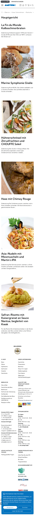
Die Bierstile (4, 394)
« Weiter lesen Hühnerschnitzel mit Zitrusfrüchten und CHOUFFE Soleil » (17, 128)
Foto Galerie (21, 373)
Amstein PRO (5, 1)
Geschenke (4, 373)
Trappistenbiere (22, 461)
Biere (2, 362)
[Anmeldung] (23, 5)
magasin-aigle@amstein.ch (8, 430)
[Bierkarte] (20, 5)
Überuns (7, 12)
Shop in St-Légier (23, 369)
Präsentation (21, 364)
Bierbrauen (4, 389)
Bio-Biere (20, 459)
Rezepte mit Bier (5, 402)
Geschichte (21, 362)
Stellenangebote (22, 371)
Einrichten (25, 507)
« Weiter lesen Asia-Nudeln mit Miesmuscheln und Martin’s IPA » (17, 244)
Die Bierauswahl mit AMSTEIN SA (6, 399)
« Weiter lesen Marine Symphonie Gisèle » (17, 70)
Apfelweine (4, 366)
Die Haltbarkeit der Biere (8, 396)
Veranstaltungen (17, 1)
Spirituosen (4, 369)
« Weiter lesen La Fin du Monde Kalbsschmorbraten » (17, 30)
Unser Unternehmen (18, 12)
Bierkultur (29, 12)
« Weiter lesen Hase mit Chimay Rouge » (17, 186)
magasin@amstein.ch (7, 419)
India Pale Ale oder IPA (24, 455)
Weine (3, 364)
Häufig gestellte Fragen (7, 454)
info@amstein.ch (5, 440)
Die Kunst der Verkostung (8, 392)
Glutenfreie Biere (22, 457)
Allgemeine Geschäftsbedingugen (24, 376)
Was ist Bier (4, 385)
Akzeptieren (10, 507)
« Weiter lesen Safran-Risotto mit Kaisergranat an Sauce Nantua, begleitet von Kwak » (17, 306)
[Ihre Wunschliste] (26, 5)
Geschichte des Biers (6, 387)
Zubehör (3, 371)
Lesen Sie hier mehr (17, 511)
